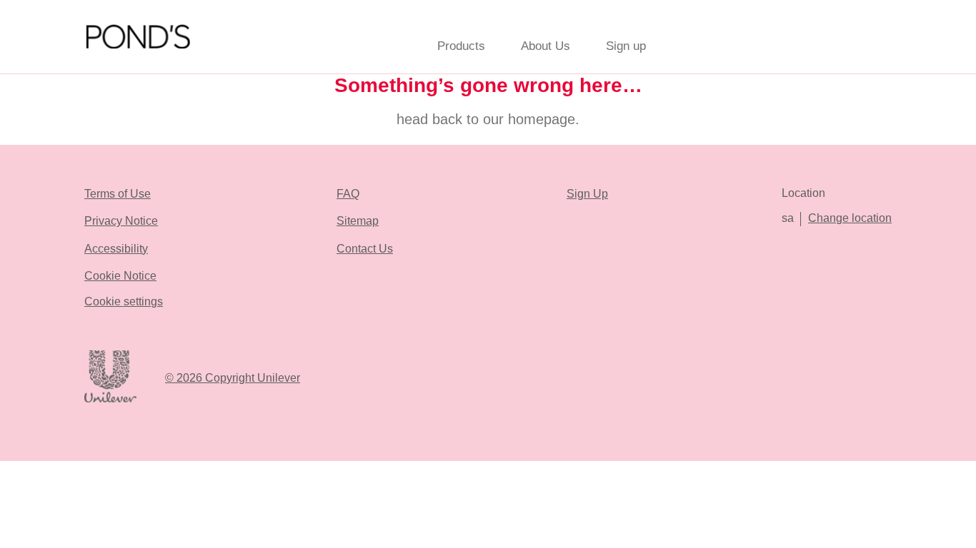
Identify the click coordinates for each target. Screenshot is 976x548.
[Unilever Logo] (110, 400)
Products (461, 46)
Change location (850, 218)
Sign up (626, 46)
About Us (545, 46)
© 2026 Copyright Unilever (232, 378)
